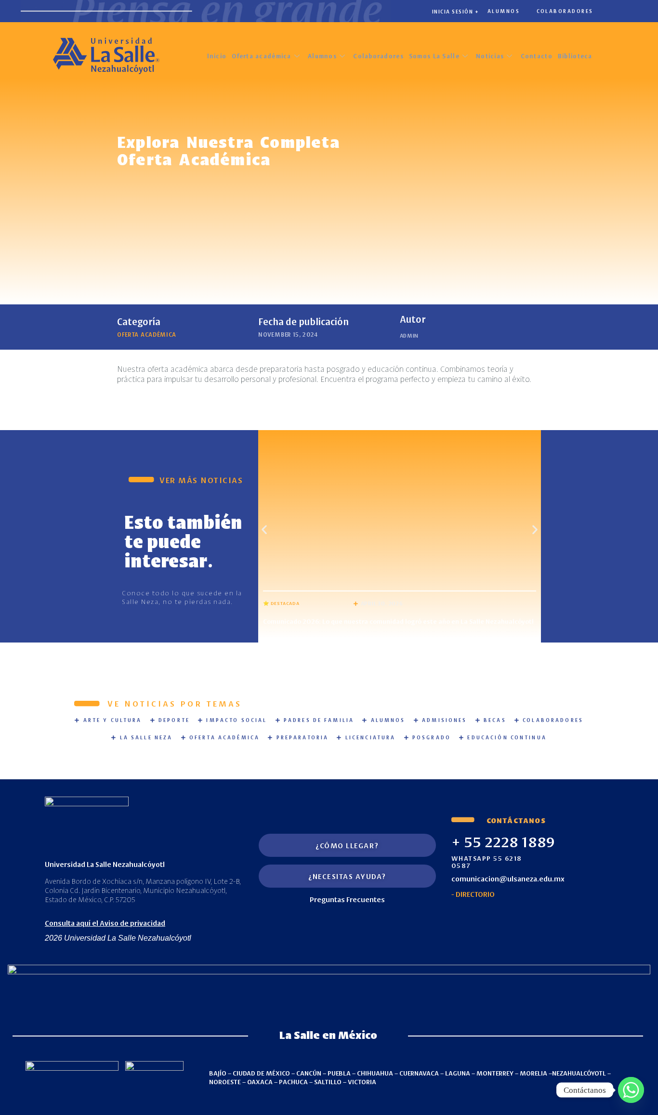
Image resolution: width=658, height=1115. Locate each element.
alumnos (503, 11)
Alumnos (322, 56)
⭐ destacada (281, 603)
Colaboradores (378, 56)
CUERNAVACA (419, 1072)
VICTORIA (362, 1081)
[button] (264, 529)
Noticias (490, 56)
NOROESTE (225, 1081)
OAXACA (260, 1081)
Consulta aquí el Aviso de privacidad (105, 922)
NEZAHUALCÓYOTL (579, 1072)
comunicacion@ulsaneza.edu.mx (508, 878)
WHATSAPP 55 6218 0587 (486, 861)
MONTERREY (494, 1072)
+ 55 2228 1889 (503, 841)
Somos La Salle (434, 56)
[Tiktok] (569, 917)
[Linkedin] (543, 917)
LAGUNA (457, 1072)
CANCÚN (308, 1072)
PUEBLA (339, 1072)
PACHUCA (293, 1081)
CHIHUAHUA (375, 1072)
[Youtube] (516, 917)
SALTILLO (328, 1081)
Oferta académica (261, 56)
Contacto (537, 56)
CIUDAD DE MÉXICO (261, 1072)
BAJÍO (217, 1072)
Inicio (217, 56)
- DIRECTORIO (473, 893)
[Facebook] (463, 917)
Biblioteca (575, 56)
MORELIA (533, 1072)
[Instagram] (490, 917)
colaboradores (565, 11)
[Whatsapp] (631, 1090)
